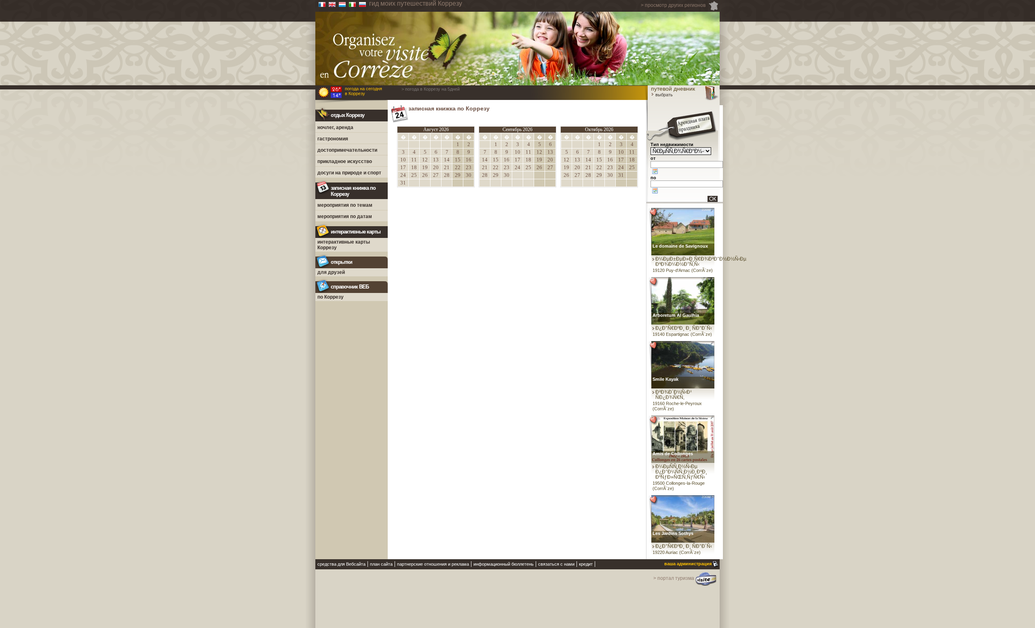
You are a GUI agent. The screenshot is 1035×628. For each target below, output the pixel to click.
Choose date (655, 171)
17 (403, 167)
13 (436, 160)
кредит (586, 564)
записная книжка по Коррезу (353, 191)
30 (468, 175)
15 (457, 160)
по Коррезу (330, 297)
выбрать (663, 94)
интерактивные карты (355, 232)
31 (403, 183)
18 (414, 167)
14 (447, 160)
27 (436, 175)
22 (457, 167)
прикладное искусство (344, 161)
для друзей (331, 272)
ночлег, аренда (335, 127)
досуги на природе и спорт (349, 173)
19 (425, 167)
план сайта (381, 564)
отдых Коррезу (347, 115)
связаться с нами (556, 564)
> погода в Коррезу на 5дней (430, 89)
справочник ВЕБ (350, 287)
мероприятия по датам (344, 216)
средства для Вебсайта (341, 564)
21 (447, 167)
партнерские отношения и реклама (433, 564)
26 (425, 175)
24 (403, 175)
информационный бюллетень (503, 564)
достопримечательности (347, 150)
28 (447, 175)
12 (425, 160)
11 (414, 160)
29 (457, 175)
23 (468, 167)
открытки (341, 262)
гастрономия (332, 139)
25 (414, 175)
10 (403, 160)
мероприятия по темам (344, 205)
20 (436, 167)
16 (468, 160)
